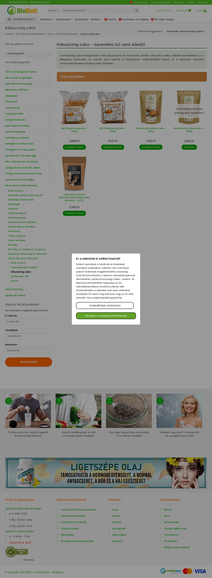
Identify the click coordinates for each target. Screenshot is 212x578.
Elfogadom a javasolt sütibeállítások (106, 315)
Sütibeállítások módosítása (104, 305)
